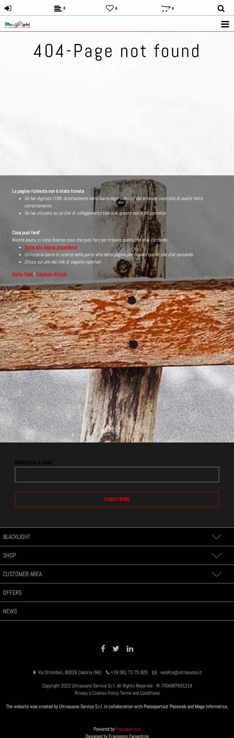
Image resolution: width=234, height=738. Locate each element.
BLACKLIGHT (16, 537)
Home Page (23, 274)
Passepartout (128, 729)
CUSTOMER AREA (22, 574)
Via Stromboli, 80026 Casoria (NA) (69, 672)
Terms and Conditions (140, 693)
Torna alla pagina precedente (50, 247)
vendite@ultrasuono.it (181, 672)
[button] (117, 499)
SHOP (9, 555)
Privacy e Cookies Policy (97, 693)
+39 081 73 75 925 (129, 672)
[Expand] (216, 536)
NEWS (10, 611)
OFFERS (12, 592)
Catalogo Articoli (51, 274)
